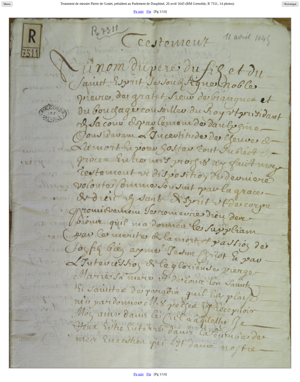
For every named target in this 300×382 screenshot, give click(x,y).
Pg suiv (139, 11)
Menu (7, 4)
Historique (290, 4)
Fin (148, 11)
